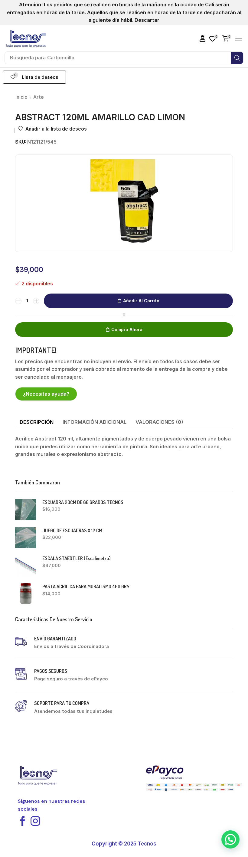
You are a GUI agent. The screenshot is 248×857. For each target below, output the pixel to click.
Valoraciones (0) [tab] (159, 422)
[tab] (36, 422)
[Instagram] (35, 821)
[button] (202, 38)
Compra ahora (126, 329)
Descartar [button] (147, 20)
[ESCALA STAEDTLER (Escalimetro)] (25, 565)
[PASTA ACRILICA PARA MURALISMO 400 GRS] (25, 593)
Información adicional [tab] (94, 422)
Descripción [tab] (37, 422)
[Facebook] (23, 821)
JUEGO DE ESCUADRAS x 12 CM (72, 530)
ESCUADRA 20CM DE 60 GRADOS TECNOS (82, 502)
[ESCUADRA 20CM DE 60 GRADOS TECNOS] (25, 509)
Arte (38, 97)
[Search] (237, 58)
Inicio (21, 97)
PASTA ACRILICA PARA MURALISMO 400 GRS (85, 586)
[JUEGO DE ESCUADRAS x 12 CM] (25, 537)
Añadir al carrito (141, 300)
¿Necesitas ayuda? (46, 394)
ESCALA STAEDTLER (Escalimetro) (76, 558)
